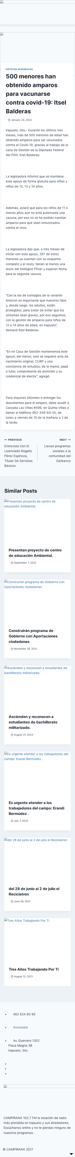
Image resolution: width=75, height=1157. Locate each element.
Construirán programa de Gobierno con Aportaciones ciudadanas (33, 636)
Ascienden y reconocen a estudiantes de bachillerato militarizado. (33, 722)
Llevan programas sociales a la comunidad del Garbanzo (57, 450)
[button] (37, 25)
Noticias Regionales (19, 69)
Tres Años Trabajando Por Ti (34, 969)
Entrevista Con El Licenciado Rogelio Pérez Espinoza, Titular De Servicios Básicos (18, 453)
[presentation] (37, 521)
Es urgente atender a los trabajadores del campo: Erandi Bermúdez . (36, 808)
